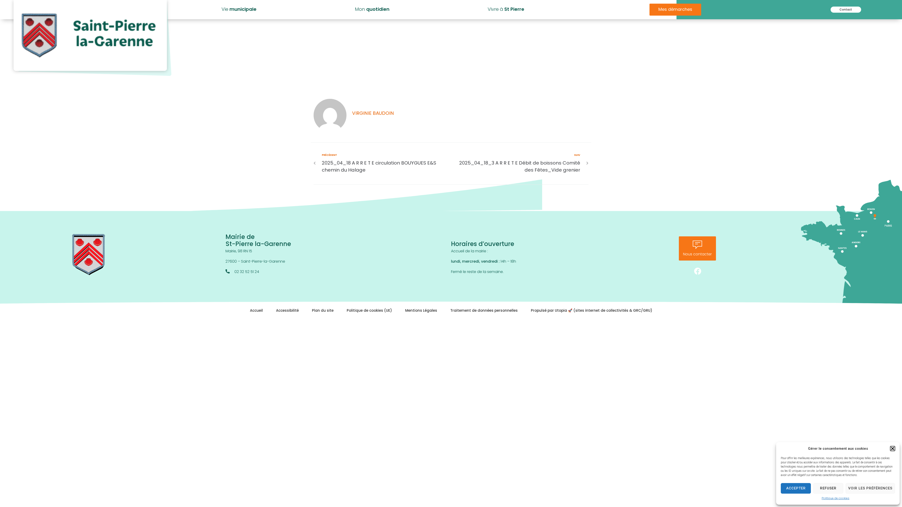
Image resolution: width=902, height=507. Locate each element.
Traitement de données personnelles (484, 311)
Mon (372, 9)
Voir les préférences (870, 488)
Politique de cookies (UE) (369, 311)
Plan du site (323, 311)
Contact (846, 9)
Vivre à (506, 9)
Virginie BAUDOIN (373, 113)
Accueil (256, 311)
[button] (892, 448)
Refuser (828, 488)
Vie (239, 9)
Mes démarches (675, 10)
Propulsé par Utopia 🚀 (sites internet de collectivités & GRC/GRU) (591, 311)
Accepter (796, 488)
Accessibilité (287, 311)
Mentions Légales (421, 311)
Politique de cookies (835, 498)
